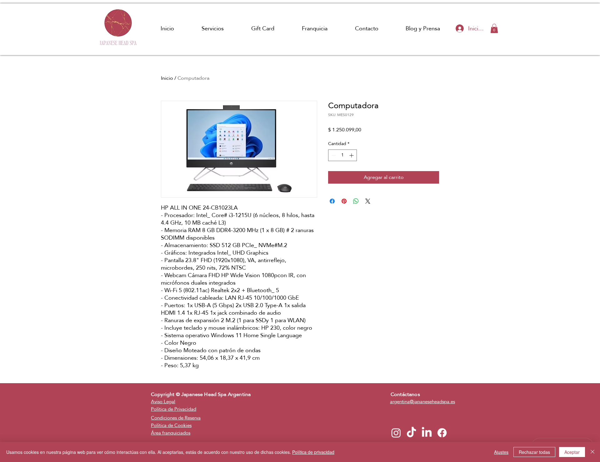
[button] (494, 28)
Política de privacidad (313, 452)
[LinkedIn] (427, 433)
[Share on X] (368, 201)
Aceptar (572, 452)
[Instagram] (396, 433)
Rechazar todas (534, 452)
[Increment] (352, 155)
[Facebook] (442, 433)
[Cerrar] (592, 452)
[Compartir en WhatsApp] (356, 201)
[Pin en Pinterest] (344, 201)
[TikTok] (411, 433)
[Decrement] (333, 155)
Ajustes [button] (501, 452)
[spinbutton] (342, 155)
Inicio (167, 78)
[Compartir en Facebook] (332, 201)
